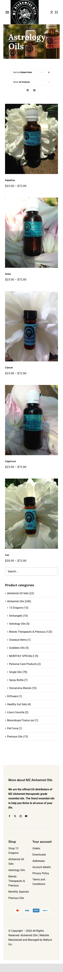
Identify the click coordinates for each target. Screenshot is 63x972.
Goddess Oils (17, 647)
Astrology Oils (17, 623)
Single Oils (15, 672)
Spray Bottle (16, 680)
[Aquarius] (31, 139)
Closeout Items (18, 639)
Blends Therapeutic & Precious (27, 631)
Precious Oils (15, 736)
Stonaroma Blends (20, 688)
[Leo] (31, 514)
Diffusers (12, 696)
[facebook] (9, 816)
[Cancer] (31, 326)
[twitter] (15, 816)
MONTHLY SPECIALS (21, 656)
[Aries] (31, 233)
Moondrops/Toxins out (20, 720)
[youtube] (26, 816)
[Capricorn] (31, 420)
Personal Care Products (23, 664)
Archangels (15, 615)
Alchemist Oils (15, 601)
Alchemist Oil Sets (18, 593)
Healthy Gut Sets (17, 704)
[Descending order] (49, 72)
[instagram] (20, 816)
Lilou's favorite (15, 712)
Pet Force (12, 728)
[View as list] (34, 90)
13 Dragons (16, 607)
